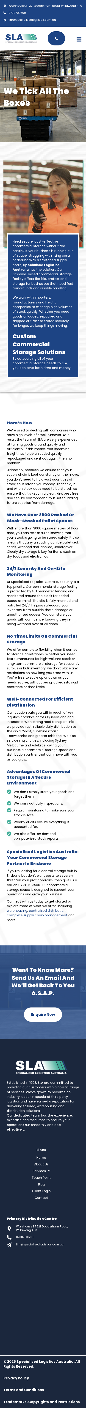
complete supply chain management (37, 915)
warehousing (17, 910)
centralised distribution (47, 910)
